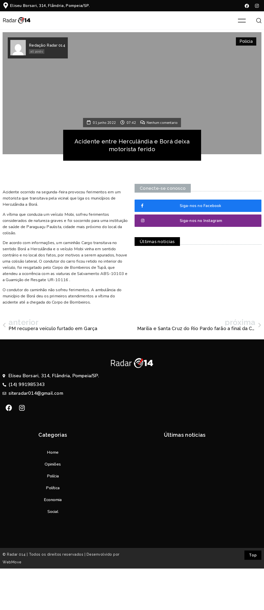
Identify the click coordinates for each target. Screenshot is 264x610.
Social (52, 511)
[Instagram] (257, 5)
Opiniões (53, 464)
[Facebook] (247, 5)
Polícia (246, 41)
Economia (53, 500)
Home (53, 452)
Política (53, 488)
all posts (36, 51)
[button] (198, 206)
